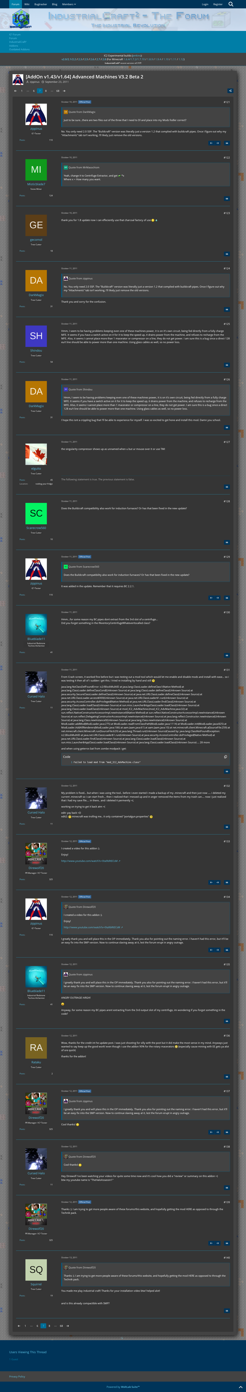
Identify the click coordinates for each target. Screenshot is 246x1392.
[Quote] (227, 143)
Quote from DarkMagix (82, 112)
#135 (227, 964)
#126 (227, 379)
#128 (227, 501)
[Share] (230, 90)
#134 (227, 896)
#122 (227, 157)
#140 (227, 1257)
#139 (227, 1202)
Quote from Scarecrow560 (84, 566)
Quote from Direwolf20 (82, 906)
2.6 (92, 59)
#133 (227, 841)
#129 (227, 556)
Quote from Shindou (80, 389)
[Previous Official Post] (211, 143)
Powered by (123, 1386)
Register (218, 4)
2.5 (86, 59)
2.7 (98, 59)
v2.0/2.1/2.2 (69, 59)
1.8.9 (150, 59)
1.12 (181, 59)
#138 (227, 1146)
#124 (227, 268)
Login (205, 4)
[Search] (231, 4)
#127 (227, 442)
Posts (22, 140)
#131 (227, 669)
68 (57, 90)
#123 (227, 213)
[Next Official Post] (218, 143)
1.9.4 (158, 59)
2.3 (80, 59)
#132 (227, 785)
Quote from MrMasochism (84, 167)
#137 (227, 1091)
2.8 (104, 59)
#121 (227, 102)
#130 (227, 612)
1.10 (166, 59)
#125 (227, 324)
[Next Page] (64, 90)
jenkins (137, 55)
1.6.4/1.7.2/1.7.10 (134, 59)
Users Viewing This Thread (28, 1352)
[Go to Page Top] (240, 1387)
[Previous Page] (16, 90)
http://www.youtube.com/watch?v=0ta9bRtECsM (89, 861)
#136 (227, 1035)
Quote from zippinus (81, 278)
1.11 (173, 59)
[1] (68, 762)
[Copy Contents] (225, 757)
